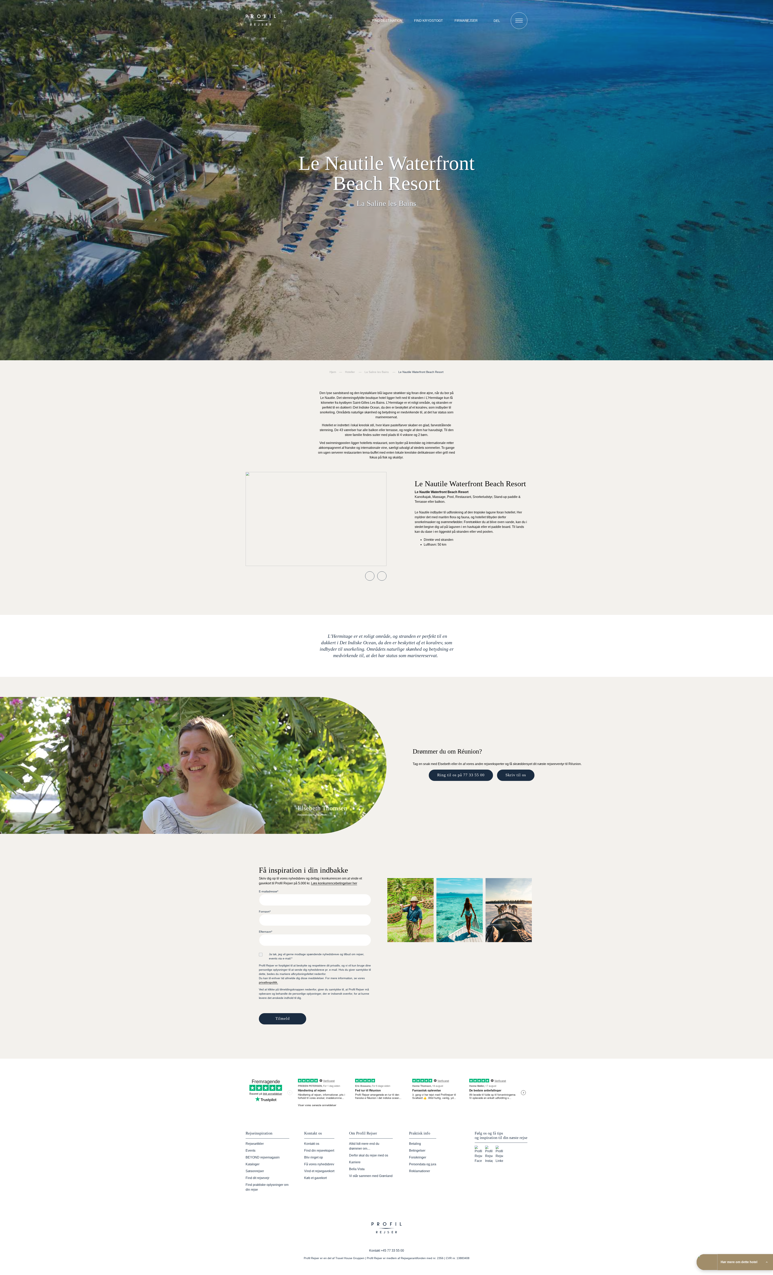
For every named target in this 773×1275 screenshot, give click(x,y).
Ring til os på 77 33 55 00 (461, 775)
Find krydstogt (428, 20)
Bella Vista (357, 1169)
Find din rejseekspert (319, 1150)
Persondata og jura (422, 1164)
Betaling (415, 1143)
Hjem (333, 372)
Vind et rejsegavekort (319, 1171)
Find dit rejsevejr (257, 1178)
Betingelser (417, 1150)
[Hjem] (262, 20)
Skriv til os (515, 775)
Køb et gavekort (315, 1178)
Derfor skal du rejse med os (368, 1155)
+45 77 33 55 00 (392, 1250)
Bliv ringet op (313, 1157)
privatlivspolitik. (268, 982)
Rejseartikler (255, 1143)
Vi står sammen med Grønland (371, 1176)
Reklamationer (419, 1171)
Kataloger (252, 1164)
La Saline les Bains (377, 372)
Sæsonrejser (255, 1171)
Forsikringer (417, 1157)
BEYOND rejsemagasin (263, 1157)
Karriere (355, 1162)
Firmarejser (466, 20)
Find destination (387, 20)
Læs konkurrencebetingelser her (334, 883)
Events (250, 1150)
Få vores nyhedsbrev (319, 1164)
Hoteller (350, 372)
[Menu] (519, 20)
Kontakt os (311, 1143)
